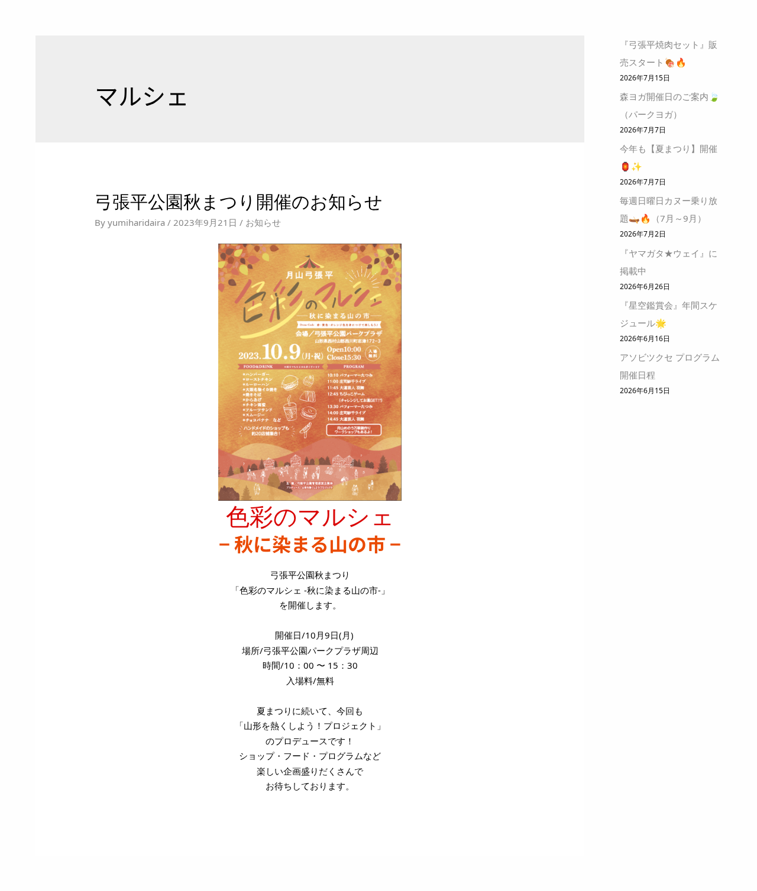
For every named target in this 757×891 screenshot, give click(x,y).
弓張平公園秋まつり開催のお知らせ (239, 201)
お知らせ (263, 222)
